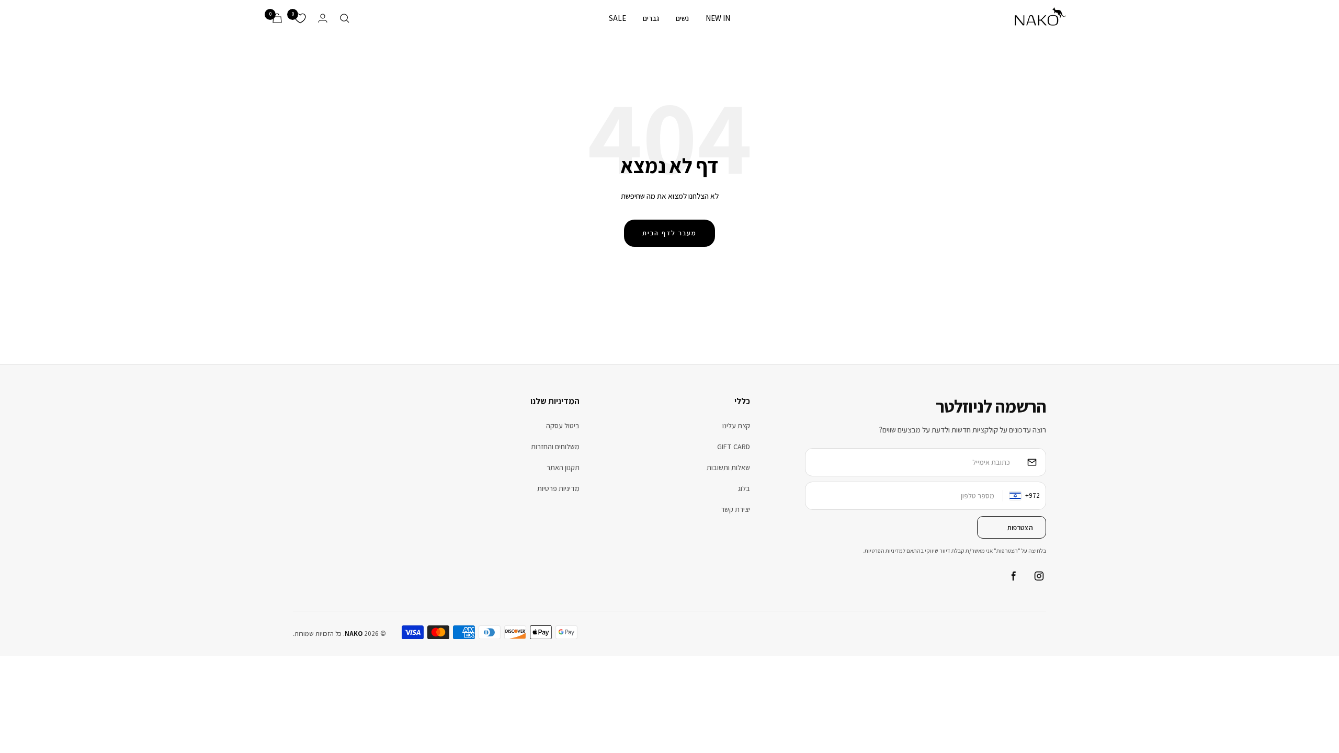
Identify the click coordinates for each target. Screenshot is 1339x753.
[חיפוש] (344, 18)
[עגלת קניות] (277, 18)
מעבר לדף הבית (669, 233)
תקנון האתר (563, 467)
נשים (682, 18)
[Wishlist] (300, 18)
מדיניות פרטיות (558, 488)
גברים (651, 18)
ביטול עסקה (563, 425)
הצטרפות (1020, 527)
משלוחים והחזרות (555, 446)
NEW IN (718, 18)
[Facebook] (1012, 576)
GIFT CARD (733, 446)
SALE (617, 18)
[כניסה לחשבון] (322, 18)
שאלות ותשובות (728, 467)
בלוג (744, 488)
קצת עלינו (736, 425)
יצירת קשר (735, 509)
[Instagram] (1038, 576)
